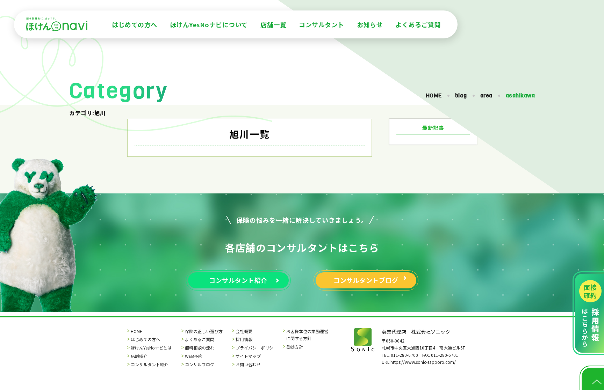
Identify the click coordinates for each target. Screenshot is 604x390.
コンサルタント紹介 (149, 364)
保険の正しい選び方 (204, 331)
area (486, 95)
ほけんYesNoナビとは (151, 348)
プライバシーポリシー (257, 348)
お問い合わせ (248, 364)
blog (461, 95)
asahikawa (520, 95)
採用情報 (244, 339)
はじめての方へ (134, 24)
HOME (434, 95)
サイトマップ (248, 356)
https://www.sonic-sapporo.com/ (423, 362)
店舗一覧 (273, 24)
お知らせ (370, 24)
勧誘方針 (294, 346)
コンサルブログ (199, 364)
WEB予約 (193, 356)
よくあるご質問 (418, 24)
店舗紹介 (139, 356)
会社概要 (244, 331)
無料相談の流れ (199, 348)
